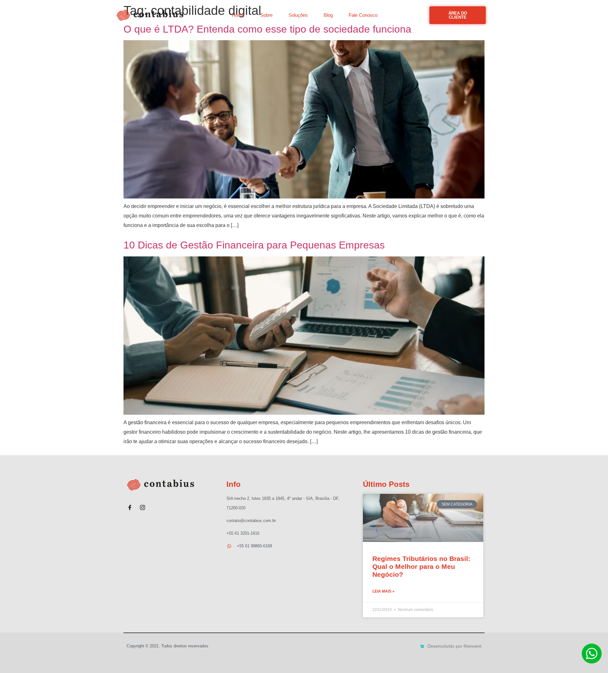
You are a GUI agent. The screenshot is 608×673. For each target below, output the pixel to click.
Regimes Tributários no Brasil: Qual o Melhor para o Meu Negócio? (421, 566)
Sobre (266, 15)
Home (238, 15)
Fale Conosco (363, 15)
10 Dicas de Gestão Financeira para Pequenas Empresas (254, 245)
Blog (328, 15)
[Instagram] (142, 504)
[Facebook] (130, 504)
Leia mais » (383, 591)
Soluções (298, 15)
